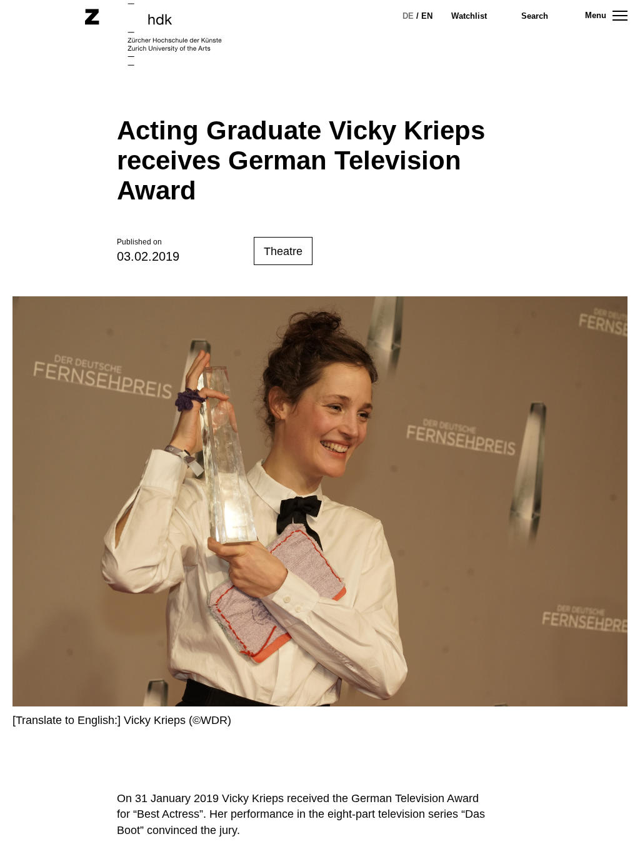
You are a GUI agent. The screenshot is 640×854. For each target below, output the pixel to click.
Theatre (283, 251)
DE (408, 16)
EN (426, 16)
